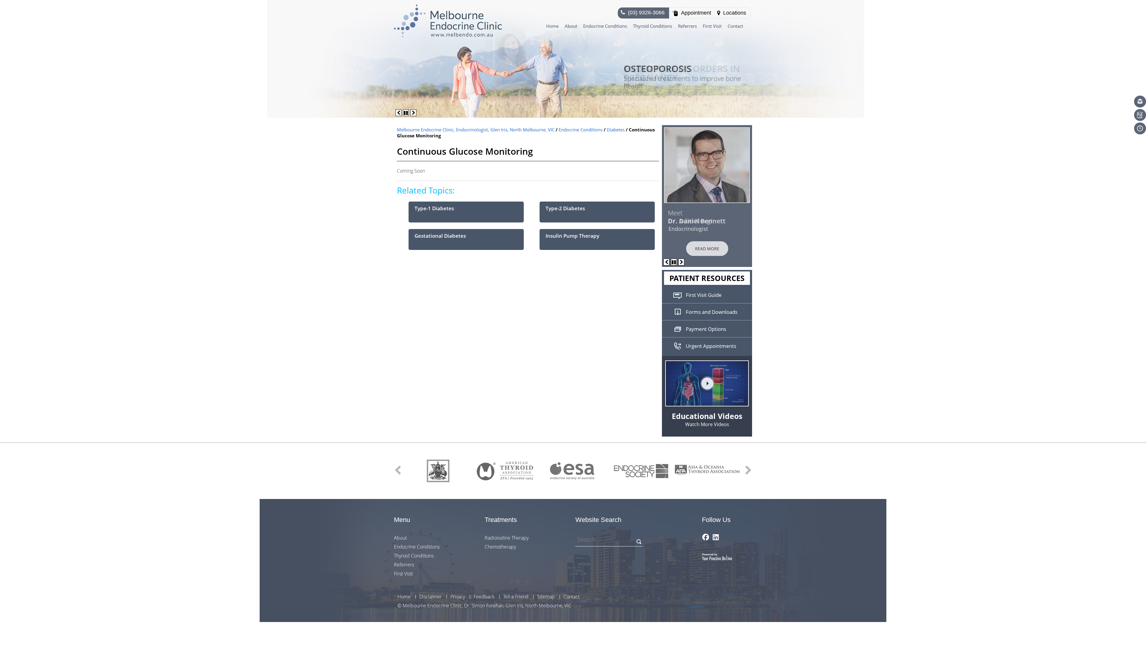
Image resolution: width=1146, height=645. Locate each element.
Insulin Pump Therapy (572, 235)
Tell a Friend (516, 597)
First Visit (712, 26)
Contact (735, 26)
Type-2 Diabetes (565, 208)
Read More (707, 248)
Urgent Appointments (711, 346)
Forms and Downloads (711, 311)
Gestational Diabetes (440, 235)
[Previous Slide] (398, 112)
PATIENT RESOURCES (707, 278)
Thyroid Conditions (652, 26)
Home (552, 26)
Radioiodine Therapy (507, 538)
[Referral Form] (1140, 115)
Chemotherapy (500, 546)
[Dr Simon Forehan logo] (448, 20)
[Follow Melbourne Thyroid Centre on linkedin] (716, 537)
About (571, 26)
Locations (734, 13)
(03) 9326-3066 (646, 13)
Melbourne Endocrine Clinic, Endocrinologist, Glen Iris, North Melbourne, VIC (475, 130)
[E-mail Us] (1140, 102)
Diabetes (616, 130)
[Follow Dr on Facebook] (705, 537)
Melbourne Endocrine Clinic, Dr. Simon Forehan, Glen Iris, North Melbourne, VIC (487, 605)
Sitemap (546, 597)
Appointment (696, 13)
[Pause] (406, 112)
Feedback (484, 597)
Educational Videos (707, 419)
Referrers (687, 26)
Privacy (457, 597)
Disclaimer (430, 597)
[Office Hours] (1140, 128)
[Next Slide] (413, 112)
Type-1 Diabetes (434, 208)
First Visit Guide (704, 294)
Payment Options (706, 328)
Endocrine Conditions (605, 26)
